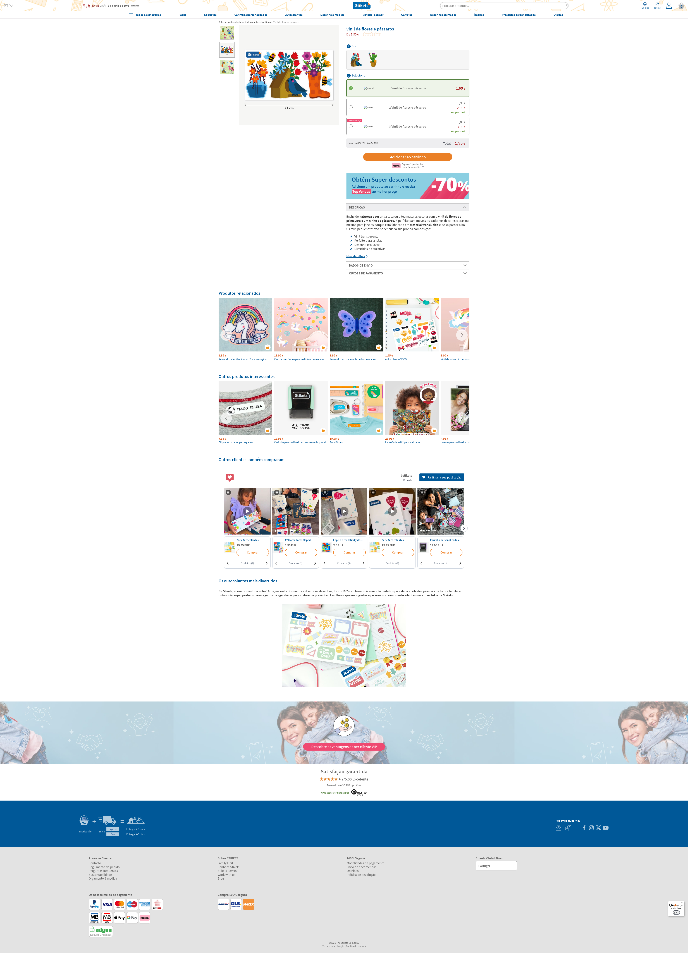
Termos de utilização (333, 946)
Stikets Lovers (227, 871)
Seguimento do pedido (104, 867)
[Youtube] (605, 828)
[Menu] (682, 903)
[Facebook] (584, 828)
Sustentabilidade (100, 875)
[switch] (676, 912)
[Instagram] (591, 828)
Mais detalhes (355, 256)
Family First (225, 863)
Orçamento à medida (103, 878)
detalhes (135, 5)
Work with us (226, 875)
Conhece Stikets (229, 867)
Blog (221, 878)
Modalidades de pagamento (365, 863)
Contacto (95, 863)
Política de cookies (356, 946)
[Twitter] (598, 828)
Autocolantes (235, 22)
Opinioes (353, 871)
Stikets (222, 22)
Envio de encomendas (361, 867)
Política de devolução (361, 875)
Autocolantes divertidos (258, 22)
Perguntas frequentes (103, 871)
